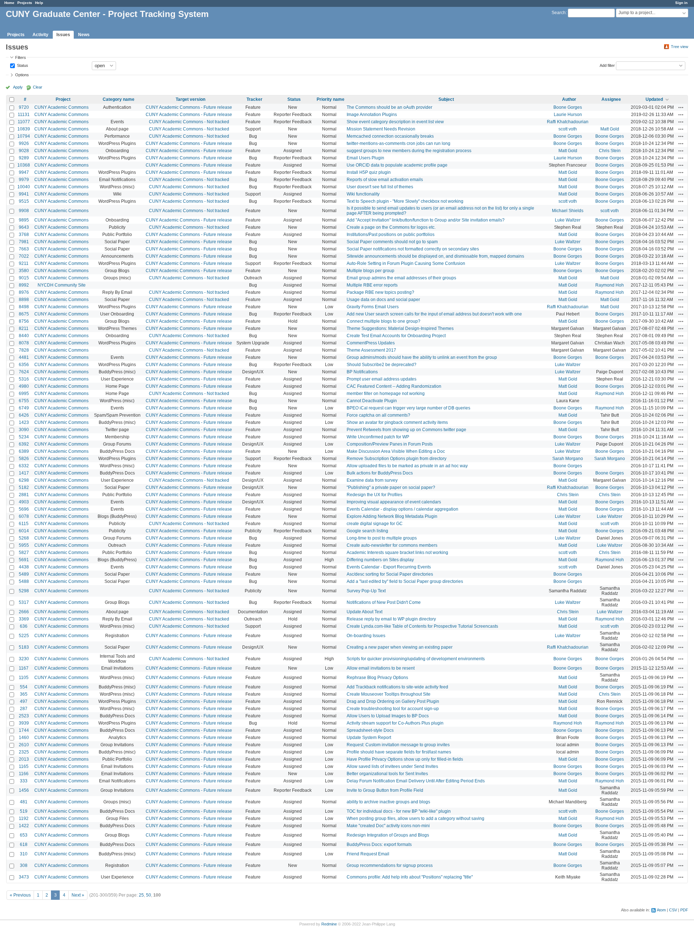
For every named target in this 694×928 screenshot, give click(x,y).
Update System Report (369, 737)
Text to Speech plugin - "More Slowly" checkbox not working (405, 201)
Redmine (329, 924)
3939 (24, 723)
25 (141, 895)
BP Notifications (362, 371)
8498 (24, 306)
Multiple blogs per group (370, 270)
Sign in (681, 3)
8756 (24, 321)
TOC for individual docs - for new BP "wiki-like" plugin (399, 811)
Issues (63, 34)
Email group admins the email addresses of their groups (401, 277)
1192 (24, 818)
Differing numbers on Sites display (380, 559)
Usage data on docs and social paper (383, 299)
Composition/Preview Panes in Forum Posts (390, 444)
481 (23, 801)
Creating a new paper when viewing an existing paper (400, 647)
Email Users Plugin (365, 157)
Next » (78, 895)
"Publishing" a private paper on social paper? (391, 487)
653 (23, 835)
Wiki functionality (363, 194)
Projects (24, 3)
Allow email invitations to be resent (381, 668)
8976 (24, 292)
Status (22, 65)
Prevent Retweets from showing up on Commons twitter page (406, 429)
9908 (24, 210)
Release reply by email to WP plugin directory (391, 619)
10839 (23, 129)
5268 (24, 538)
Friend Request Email (368, 853)
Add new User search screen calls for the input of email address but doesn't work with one (434, 314)
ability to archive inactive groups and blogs (388, 801)
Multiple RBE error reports (372, 285)
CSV (673, 910)
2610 (24, 744)
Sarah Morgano (567, 458)
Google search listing (367, 530)
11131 (24, 114)
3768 (24, 234)
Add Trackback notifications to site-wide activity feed (397, 686)
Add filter (607, 65)
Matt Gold (609, 129)
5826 (24, 458)
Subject (446, 99)
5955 (24, 545)
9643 (24, 227)
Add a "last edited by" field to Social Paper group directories (405, 581)
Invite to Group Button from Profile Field (385, 790)
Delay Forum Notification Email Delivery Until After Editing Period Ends (416, 780)
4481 (24, 357)
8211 (24, 328)
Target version (190, 99)
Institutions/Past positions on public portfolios (390, 234)
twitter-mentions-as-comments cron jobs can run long (398, 143)
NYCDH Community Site (62, 285)
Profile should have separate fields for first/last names (399, 752)
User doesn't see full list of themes (380, 186)
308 (23, 865)
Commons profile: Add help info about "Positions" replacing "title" (410, 877)
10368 (23, 165)
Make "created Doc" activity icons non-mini (388, 825)
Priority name (330, 99)
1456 (24, 790)
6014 (24, 530)
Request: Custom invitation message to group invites (398, 744)
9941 (24, 194)
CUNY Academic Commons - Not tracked (189, 121)
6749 (24, 408)
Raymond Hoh (609, 285)
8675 (24, 314)
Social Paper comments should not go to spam (392, 241)
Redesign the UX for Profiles (374, 494)
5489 (24, 574)
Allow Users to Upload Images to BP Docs (388, 715)
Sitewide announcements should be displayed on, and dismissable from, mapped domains (435, 256)
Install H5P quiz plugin (369, 172)
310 (23, 853)
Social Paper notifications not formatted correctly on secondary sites (413, 249)
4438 (24, 567)
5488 (24, 581)
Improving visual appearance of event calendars (394, 501)
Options (22, 75)
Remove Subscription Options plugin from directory (396, 458)
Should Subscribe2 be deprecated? (381, 364)
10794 (23, 136)
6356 (24, 364)
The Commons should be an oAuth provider (389, 107)
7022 (24, 256)
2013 (24, 759)
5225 (24, 635)
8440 (24, 335)
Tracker (254, 99)
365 (23, 694)
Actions (681, 107)
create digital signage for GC (375, 523)
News (84, 34)
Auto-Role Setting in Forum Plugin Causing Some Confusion (406, 263)
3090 (24, 429)
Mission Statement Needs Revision (381, 129)
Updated (654, 99)
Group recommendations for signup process (390, 865)
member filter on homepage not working (386, 393)
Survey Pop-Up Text (366, 590)
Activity (40, 34)
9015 (24, 277)
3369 (24, 619)
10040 (23, 186)
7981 (24, 241)
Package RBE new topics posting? (380, 292)
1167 (24, 668)
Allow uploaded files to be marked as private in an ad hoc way (407, 465)
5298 (24, 590)
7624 (24, 371)
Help (39, 3)
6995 (24, 393)
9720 (24, 107)
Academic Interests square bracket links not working (397, 552)
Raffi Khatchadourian (567, 121)
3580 (24, 270)
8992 (24, 285)
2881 (24, 494)
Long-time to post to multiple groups (382, 538)
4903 (24, 501)
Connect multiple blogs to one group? (383, 321)
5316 (24, 379)
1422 (24, 825)
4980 (24, 386)
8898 (24, 299)
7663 (24, 249)
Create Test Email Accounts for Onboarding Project (396, 335)
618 (23, 844)
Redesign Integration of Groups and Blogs (388, 835)
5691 (24, 559)
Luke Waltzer (568, 220)
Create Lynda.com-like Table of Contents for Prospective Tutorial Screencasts (422, 626)
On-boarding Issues (366, 635)
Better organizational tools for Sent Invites (387, 773)
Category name (118, 99)
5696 (24, 509)
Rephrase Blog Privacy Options (377, 677)
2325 (24, 752)
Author (569, 99)
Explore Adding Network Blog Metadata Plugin (392, 516)
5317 (24, 602)
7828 (24, 350)
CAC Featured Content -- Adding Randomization (394, 386)
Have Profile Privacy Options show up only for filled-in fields (405, 759)
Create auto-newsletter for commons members (392, 545)
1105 (24, 677)
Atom (661, 910)
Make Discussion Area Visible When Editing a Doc (396, 451)
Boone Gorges (567, 107)
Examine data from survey (372, 480)
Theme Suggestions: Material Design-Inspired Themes (400, 328)
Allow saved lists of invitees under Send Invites (392, 766)
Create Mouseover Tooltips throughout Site (388, 694)
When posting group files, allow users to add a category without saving (415, 818)
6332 (24, 465)
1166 (24, 773)
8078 (24, 342)
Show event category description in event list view (395, 121)
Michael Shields (567, 210)
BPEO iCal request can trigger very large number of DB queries (408, 408)
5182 (24, 487)
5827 (24, 552)
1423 (24, 422)
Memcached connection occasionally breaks (390, 136)
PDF (684, 910)
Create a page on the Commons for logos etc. (391, 227)
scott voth (567, 129)
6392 (24, 444)
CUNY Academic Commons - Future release (189, 107)
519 (23, 811)
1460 (24, 737)
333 (23, 780)
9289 (24, 157)
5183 (24, 647)
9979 (24, 179)
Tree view (679, 46)
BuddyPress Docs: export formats (379, 844)
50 (148, 895)
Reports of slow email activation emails (385, 179)
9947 (24, 172)
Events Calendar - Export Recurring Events (389, 567)
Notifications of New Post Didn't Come (384, 602)
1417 (24, 473)
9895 (24, 220)
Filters (20, 57)
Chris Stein (610, 150)
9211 (24, 263)
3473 (24, 877)
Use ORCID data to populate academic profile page (397, 165)
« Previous (20, 895)
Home (9, 3)
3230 (24, 658)
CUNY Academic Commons (61, 107)
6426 (24, 415)
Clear (37, 87)
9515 (24, 201)
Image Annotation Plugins (372, 114)
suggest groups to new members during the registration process (409, 150)
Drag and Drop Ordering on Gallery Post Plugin (393, 701)
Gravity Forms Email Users (373, 306)
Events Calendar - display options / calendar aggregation (402, 509)
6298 (24, 480)
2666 (24, 611)
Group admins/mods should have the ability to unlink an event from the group (422, 357)
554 (23, 686)
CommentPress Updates (371, 342)
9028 (24, 150)
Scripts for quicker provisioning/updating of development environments (416, 658)
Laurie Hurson (568, 114)
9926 (24, 143)
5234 (24, 436)
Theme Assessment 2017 (371, 350)
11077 (24, 121)
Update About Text (364, 611)
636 (23, 626)
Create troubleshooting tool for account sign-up (393, 708)
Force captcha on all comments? (378, 415)
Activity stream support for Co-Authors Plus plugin (395, 723)
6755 (24, 400)
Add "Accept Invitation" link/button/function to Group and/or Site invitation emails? (426, 220)
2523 (24, 715)
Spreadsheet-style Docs (370, 730)
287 (23, 708)
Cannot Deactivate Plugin (372, 400)
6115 (24, 523)
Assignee (611, 99)
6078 (24, 516)
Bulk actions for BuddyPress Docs (380, 473)
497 (23, 701)
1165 (24, 766)
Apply (18, 87)
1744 (24, 730)
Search (559, 12)
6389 (24, 451)
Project (63, 99)
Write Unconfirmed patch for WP (378, 436)
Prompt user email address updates (381, 379)
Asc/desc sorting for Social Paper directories (390, 574)
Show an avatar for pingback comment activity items (397, 422)
